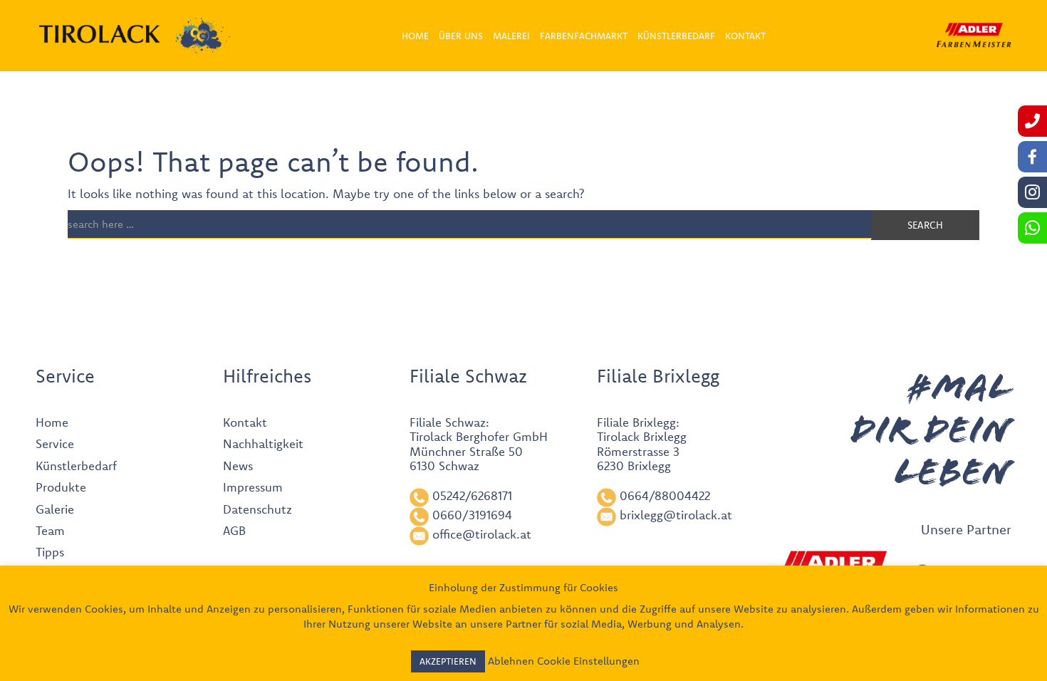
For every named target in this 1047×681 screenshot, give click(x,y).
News (238, 465)
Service (55, 443)
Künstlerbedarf (76, 465)
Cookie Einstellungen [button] (588, 660)
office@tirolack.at (481, 533)
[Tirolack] (99, 34)
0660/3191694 (472, 514)
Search (925, 225)
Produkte (61, 486)
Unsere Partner (966, 529)
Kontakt (245, 422)
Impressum (253, 486)
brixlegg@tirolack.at (676, 514)
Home (52, 422)
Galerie (55, 508)
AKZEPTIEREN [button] (448, 661)
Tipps (50, 551)
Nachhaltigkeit (263, 443)
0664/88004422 (665, 495)
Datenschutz (257, 508)
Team (50, 530)
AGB (234, 530)
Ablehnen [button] (511, 660)
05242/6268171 (472, 495)
